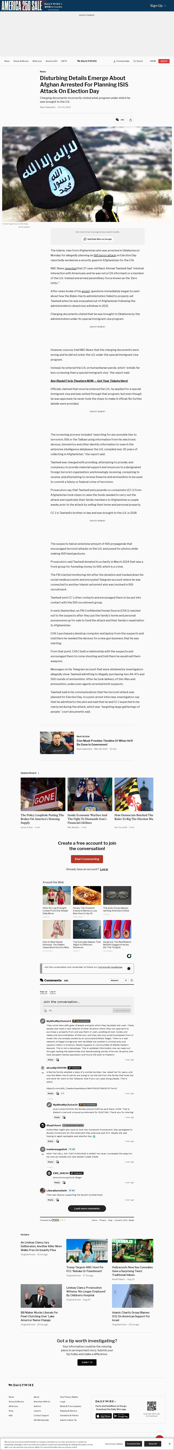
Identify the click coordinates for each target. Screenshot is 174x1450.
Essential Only (133, 1444)
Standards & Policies (69, 1415)
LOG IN (153, 61)
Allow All (153, 1444)
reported (71, 268)
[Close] (170, 1444)
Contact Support (41, 1415)
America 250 (51, 61)
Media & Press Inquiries (70, 1406)
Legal (62, 1401)
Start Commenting (87, 859)
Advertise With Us (42, 1401)
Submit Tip (87, 1362)
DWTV (64, 61)
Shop (11, 1411)
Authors (37, 1406)
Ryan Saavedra (47, 107)
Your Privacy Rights (69, 1397)
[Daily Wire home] (87, 61)
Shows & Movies (21, 61)
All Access (37, 61)
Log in (104, 869)
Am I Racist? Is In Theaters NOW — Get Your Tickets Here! (89, 380)
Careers (37, 1411)
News (7, 61)
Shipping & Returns (68, 1411)
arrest (86, 291)
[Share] (130, 120)
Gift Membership (41, 1420)
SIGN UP (164, 61)
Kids (11, 1415)
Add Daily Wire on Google (99, 239)
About (36, 1397)
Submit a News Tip (68, 1420)
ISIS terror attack (105, 255)
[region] (87, 1444)
